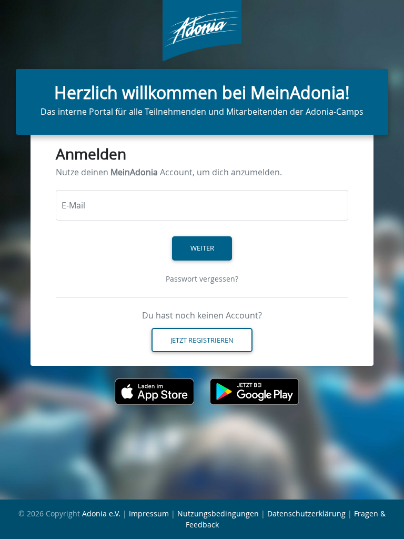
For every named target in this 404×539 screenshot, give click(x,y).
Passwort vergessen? (202, 279)
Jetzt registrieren (202, 340)
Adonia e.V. (101, 513)
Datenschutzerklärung (306, 513)
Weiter (202, 248)
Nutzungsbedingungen (218, 513)
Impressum (149, 513)
